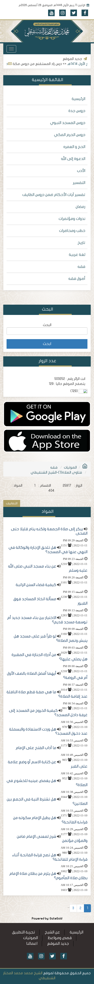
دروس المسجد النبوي (67, 123)
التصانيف (11, 503)
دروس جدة (76, 111)
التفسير (79, 183)
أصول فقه (76, 279)
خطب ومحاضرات (72, 231)
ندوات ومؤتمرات (72, 219)
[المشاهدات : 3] (47, 440)
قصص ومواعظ (60, 938)
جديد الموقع (58, 944)
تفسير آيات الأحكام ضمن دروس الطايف (53, 195)
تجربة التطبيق (23, 932)
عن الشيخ (52, 932)
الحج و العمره (74, 147)
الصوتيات (70, 467)
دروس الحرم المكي (69, 135)
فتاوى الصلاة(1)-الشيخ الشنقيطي (56, 472)
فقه (81, 267)
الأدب (81, 171)
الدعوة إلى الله (73, 159)
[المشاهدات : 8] (47, 414)
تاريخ (81, 243)
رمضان (80, 207)
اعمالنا (31, 944)
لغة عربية (77, 255)
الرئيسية (78, 99)
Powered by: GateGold (47, 918)
